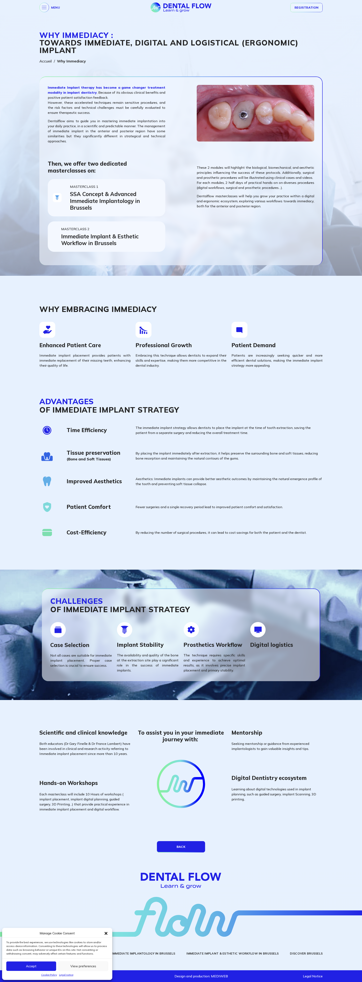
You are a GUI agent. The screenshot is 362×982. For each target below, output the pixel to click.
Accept (31, 966)
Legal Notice (313, 976)
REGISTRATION (306, 7)
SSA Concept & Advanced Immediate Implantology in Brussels (121, 953)
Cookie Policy (49, 974)
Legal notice (66, 974)
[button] (106, 933)
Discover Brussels (306, 953)
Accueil (45, 61)
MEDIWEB (219, 976)
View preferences (83, 966)
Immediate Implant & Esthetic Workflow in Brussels (232, 953)
